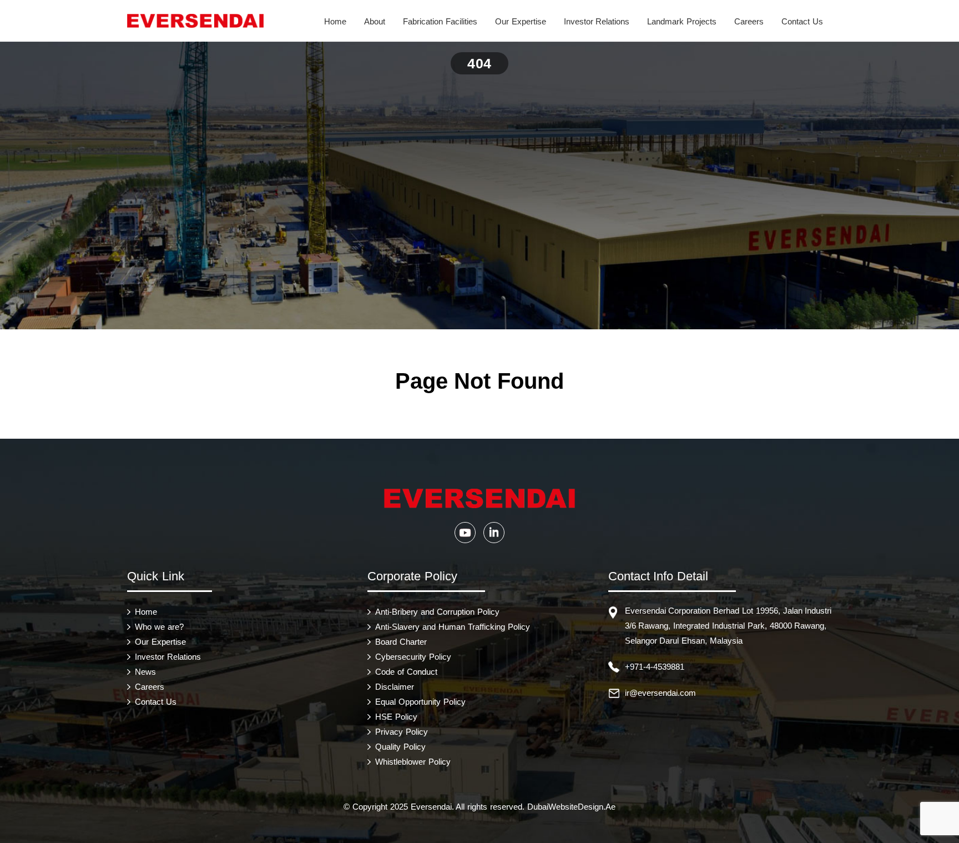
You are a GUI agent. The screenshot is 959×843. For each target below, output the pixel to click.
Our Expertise (520, 21)
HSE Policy (396, 716)
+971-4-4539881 (654, 666)
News (145, 671)
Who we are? (159, 626)
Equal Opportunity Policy (420, 701)
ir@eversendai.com (660, 693)
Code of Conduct (406, 671)
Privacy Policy (401, 731)
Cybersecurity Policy (413, 656)
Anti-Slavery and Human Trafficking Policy (452, 626)
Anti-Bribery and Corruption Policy (437, 611)
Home (335, 21)
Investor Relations (597, 21)
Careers (749, 21)
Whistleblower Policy (413, 761)
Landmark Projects (681, 21)
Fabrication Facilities (440, 21)
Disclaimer (394, 686)
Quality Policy (400, 746)
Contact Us (802, 21)
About (374, 21)
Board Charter (401, 641)
